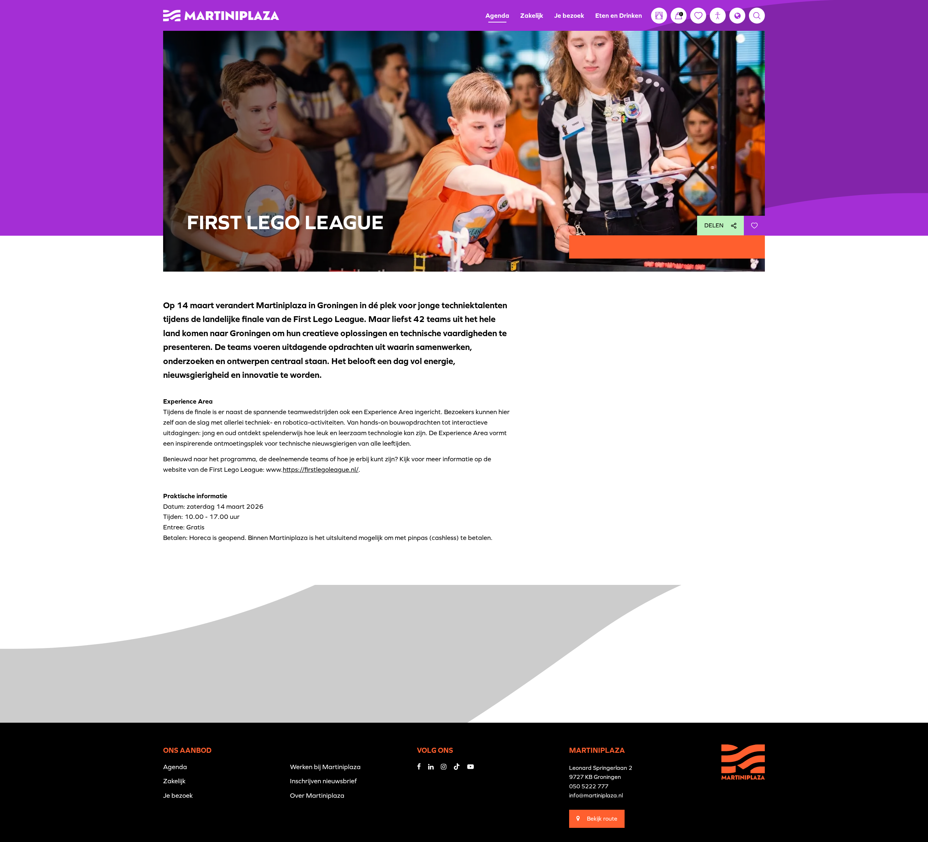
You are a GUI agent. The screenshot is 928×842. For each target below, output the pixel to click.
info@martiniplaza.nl (596, 795)
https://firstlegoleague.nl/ (321, 469)
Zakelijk (531, 15)
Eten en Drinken (618, 15)
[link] (679, 16)
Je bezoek (569, 15)
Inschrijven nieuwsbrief (323, 781)
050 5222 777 (588, 786)
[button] (718, 16)
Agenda (497, 15)
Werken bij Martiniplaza (325, 767)
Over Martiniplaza (317, 795)
